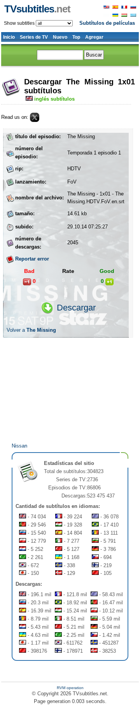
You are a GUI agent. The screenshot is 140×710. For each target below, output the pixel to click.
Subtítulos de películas (107, 23)
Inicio (9, 37)
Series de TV (34, 37)
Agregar (94, 37)
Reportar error (32, 259)
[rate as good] (109, 281)
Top (76, 37)
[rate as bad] (27, 281)
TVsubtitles (37, 9)
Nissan (19, 446)
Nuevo (60, 37)
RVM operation (70, 688)
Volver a (31, 330)
